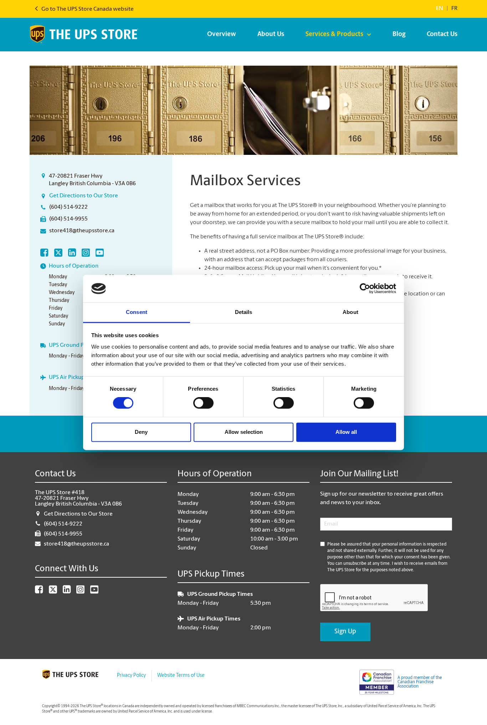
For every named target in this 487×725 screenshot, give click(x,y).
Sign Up (345, 632)
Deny (141, 432)
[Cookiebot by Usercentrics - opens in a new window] (365, 288)
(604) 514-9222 (68, 207)
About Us (270, 34)
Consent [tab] (136, 312)
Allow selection (244, 432)
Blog (399, 34)
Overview (221, 34)
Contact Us (442, 34)
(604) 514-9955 (68, 219)
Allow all (346, 432)
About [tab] (350, 312)
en (439, 8)
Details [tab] (243, 312)
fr (454, 8)
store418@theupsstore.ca (81, 231)
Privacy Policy (131, 675)
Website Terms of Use (181, 675)
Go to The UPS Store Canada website (87, 9)
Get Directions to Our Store (83, 196)
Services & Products (334, 34)
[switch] (203, 403)
